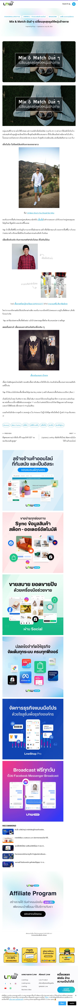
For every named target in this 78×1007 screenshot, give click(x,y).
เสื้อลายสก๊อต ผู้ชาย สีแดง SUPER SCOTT (28, 304)
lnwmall (6, 425)
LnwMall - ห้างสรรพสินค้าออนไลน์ (34, 17)
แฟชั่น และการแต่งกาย (67, 17)
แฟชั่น (51, 425)
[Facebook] (5, 983)
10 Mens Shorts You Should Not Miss (40, 213)
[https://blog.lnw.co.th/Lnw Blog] (8, 4)
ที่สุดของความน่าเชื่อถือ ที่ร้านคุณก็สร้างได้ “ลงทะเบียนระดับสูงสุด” (18, 437)
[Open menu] (74, 4)
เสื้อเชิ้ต (40, 219)
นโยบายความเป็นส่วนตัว (16, 999)
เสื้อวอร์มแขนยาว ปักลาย (39, 375)
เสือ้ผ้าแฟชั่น (34, 425)
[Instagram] (15, 983)
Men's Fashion (16, 425)
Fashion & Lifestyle (12, 17)
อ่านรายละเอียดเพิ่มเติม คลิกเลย (39, 935)
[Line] (10, 988)
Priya (33, 26)
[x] (10, 983)
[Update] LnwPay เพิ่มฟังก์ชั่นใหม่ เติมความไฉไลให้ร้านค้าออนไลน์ (59, 437)
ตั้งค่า (46, 997)
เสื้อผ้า (25, 425)
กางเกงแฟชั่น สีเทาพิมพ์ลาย (57, 304)
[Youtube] (5, 988)
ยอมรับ (72, 1003)
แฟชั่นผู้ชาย (59, 425)
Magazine (53, 17)
